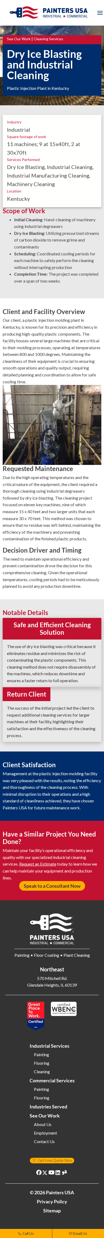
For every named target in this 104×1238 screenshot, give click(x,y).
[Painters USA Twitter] (45, 1173)
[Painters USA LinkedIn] (58, 1173)
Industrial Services (49, 1045)
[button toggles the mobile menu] (100, 13)
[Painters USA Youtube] (51, 1173)
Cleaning (42, 1072)
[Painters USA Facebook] (39, 1173)
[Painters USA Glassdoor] (64, 1173)
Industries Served (48, 1106)
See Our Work (19, 39)
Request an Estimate (37, 863)
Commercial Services (52, 1080)
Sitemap (52, 1210)
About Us (42, 1124)
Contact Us (44, 1141)
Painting (41, 1054)
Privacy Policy (52, 1201)
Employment (45, 1133)
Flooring (41, 1063)
